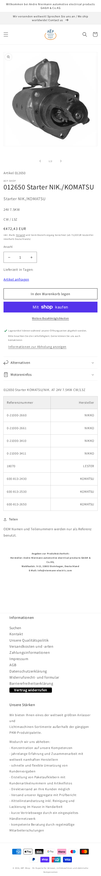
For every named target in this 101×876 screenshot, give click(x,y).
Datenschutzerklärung (28, 671)
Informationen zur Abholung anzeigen (37, 347)
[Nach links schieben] (40, 161)
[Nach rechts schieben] (61, 161)
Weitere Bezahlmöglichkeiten (50, 318)
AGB (12, 664)
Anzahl (8, 247)
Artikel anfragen (16, 279)
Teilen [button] (13, 519)
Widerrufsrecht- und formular (34, 677)
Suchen (15, 627)
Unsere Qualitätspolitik (29, 640)
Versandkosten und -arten (31, 646)
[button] (6, 34)
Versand (20, 235)
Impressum (18, 658)
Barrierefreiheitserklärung (31, 683)
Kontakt (16, 634)
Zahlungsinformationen (29, 652)
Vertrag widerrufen (30, 690)
